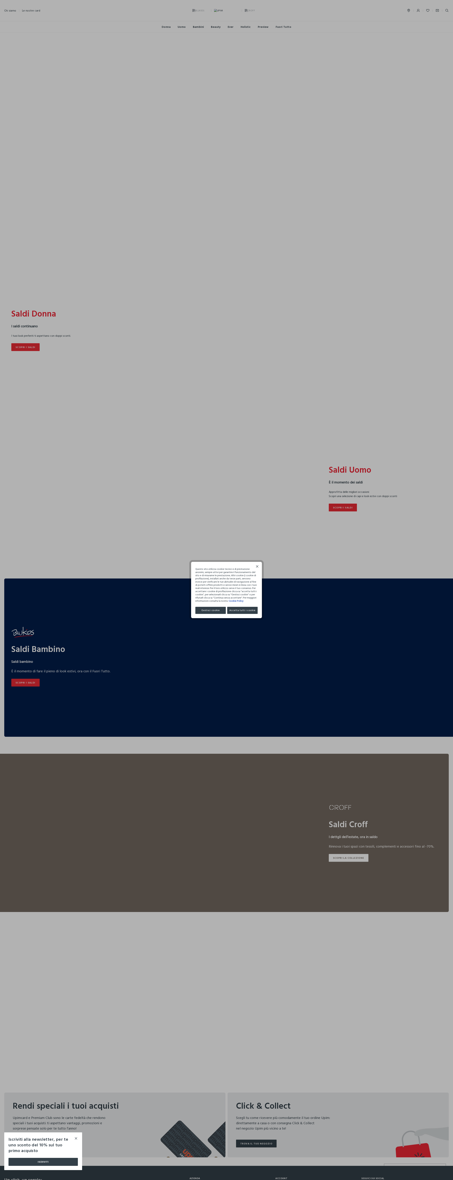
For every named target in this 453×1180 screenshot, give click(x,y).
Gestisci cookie (210, 610)
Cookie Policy (236, 601)
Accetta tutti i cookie (242, 610)
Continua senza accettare (257, 566)
